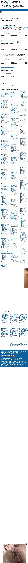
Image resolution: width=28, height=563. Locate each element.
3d (1, 95)
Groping (12, 233)
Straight (4, 18)
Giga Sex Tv (23, 318)
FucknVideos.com (9, 361)
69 (1, 96)
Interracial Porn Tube (14, 346)
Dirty (11, 102)
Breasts (2, 175)
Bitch (2, 152)
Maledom (22, 171)
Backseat (3, 130)
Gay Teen (12, 212)
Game (11, 205)
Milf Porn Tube (5, 327)
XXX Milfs (4, 339)
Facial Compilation (14, 160)
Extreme (12, 153)
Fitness (12, 184)
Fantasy (12, 163)
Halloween (12, 246)
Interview (22, 115)
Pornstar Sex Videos (23, 334)
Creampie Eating (4, 239)
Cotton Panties (4, 229)
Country (3, 232)
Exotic (11, 151)
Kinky (21, 130)
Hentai (11, 255)
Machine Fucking (23, 167)
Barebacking (4, 131)
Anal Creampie (4, 108)
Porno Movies (5, 333)
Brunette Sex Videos (13, 316)
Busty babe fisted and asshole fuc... (7, 57)
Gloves (11, 223)
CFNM (2, 204)
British (2, 177)
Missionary (22, 198)
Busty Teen (3, 189)
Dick (11, 100)
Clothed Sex (3, 219)
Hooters (12, 264)
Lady (21, 139)
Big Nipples (3, 146)
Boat (2, 163)
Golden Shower (13, 225)
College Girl (3, 224)
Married (21, 172)
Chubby (3, 211)
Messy (21, 188)
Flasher (12, 185)
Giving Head (13, 218)
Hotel (21, 93)
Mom (21, 203)
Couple (2, 233)
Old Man (21, 235)
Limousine (22, 155)
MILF (21, 193)
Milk (21, 195)
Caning (2, 196)
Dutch (11, 129)
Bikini (2, 149)
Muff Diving (22, 210)
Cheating (3, 207)
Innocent (21, 110)
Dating (11, 91)
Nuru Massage (23, 225)
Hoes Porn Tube (24, 341)
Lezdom (21, 152)
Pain (21, 248)
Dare (2, 265)
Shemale (9, 18)
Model (21, 202)
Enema (12, 143)
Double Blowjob (13, 111)
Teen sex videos (5, 330)
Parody (21, 255)
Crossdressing (4, 240)
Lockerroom (22, 158)
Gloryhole (12, 221)
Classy (2, 215)
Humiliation (22, 101)
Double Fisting (13, 112)
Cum (2, 243)
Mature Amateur (23, 183)
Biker (2, 148)
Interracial (22, 114)
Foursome (12, 197)
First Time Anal (13, 180)
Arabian (3, 117)
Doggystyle (12, 105)
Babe (2, 127)
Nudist (21, 222)
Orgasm (21, 241)
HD (11, 254)
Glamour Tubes (5, 317)
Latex (21, 142)
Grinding (12, 232)
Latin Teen (22, 144)
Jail (20, 120)
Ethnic (11, 148)
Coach (2, 222)
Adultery (3, 102)
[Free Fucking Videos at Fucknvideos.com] (10, 2)
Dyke (11, 131)
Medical (21, 185)
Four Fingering (13, 195)
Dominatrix (12, 108)
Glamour (12, 219)
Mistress (21, 199)
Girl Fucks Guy (13, 215)
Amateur (3, 105)
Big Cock (3, 144)
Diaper (11, 98)
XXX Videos (4, 314)
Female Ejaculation (14, 170)
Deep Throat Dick (14, 125)
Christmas (3, 210)
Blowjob (3, 161)
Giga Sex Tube (24, 317)
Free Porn (14, 340)
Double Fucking (13, 113)
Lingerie (21, 156)
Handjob (12, 248)
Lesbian (21, 147)
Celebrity (3, 202)
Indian (21, 108)
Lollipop (21, 159)
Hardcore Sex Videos (23, 345)
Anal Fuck (3, 112)
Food (11, 189)
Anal (2, 106)
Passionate (22, 257)
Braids (2, 173)
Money (21, 205)
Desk (11, 96)
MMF (21, 200)
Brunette (3, 178)
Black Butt (3, 155)
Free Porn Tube (15, 314)
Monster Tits (22, 207)
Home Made (13, 261)
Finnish (12, 178)
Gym (11, 237)
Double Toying (13, 118)
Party (21, 256)
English (12, 144)
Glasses (12, 220)
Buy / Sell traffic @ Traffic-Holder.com (13, 352)
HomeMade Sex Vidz (14, 329)
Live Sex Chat (21, 16)
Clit (2, 217)
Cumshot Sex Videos (23, 343)
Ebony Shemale (13, 137)
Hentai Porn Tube (15, 323)
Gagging (12, 204)
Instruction (22, 113)
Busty (2, 188)
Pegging (21, 259)
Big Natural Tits (4, 145)
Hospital (21, 91)
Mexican (21, 191)
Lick (21, 154)
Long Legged (23, 161)
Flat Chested (13, 186)
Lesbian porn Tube (23, 315)
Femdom (12, 172)
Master (21, 178)
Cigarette (3, 212)
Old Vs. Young (23, 236)
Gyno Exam (12, 240)
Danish (2, 264)
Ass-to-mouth (4, 121)
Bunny (2, 183)
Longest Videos (4, 16)
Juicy (21, 127)
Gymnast (12, 238)
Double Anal (13, 110)
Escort (11, 147)
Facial (11, 159)
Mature (21, 182)
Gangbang (12, 206)
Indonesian (22, 109)
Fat (11, 165)
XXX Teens (4, 316)
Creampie (3, 236)
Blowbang (3, 160)
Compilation (3, 227)
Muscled (21, 211)
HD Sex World (5, 315)
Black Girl (3, 156)
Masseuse (22, 176)
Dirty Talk (12, 103)
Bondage (3, 166)
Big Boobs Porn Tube (14, 322)
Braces (2, 172)
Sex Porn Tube (5, 321)
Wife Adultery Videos (23, 320)
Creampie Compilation (3, 238)
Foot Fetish (12, 190)
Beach (2, 137)
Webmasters (3, 351)
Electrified (12, 139)
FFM (11, 174)
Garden (12, 209)
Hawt (11, 252)
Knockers (22, 133)
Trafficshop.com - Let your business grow (9, 353)
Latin (21, 143)
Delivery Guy (13, 93)
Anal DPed (3, 109)
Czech (2, 259)
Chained (3, 205)
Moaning (22, 201)
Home (4, 14)
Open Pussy (22, 239)
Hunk (21, 104)
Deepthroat (12, 92)
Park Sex (22, 253)
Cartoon (3, 198)
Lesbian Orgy (23, 150)
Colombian (3, 226)
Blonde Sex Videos (13, 332)
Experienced (13, 152)
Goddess (12, 224)
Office (21, 232)
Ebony (11, 134)
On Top (21, 238)
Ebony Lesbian (13, 135)
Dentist (11, 95)
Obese (21, 231)
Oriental (21, 244)
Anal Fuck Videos (22, 336)
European (12, 149)
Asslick (2, 122)
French (11, 198)
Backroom (3, 129)
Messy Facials (23, 190)
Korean (21, 134)
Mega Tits (22, 186)
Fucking (12, 200)
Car (2, 197)
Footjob (12, 192)
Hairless (12, 244)
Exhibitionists (13, 150)
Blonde (2, 158)
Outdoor (21, 245)
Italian (21, 116)
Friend (11, 199)
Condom (3, 228)
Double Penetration (14, 115)
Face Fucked (13, 157)
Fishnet (12, 182)
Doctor (11, 104)
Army (2, 118)
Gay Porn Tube (15, 320)
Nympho (21, 227)
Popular (6, 25)
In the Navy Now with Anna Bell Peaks (7, 44)
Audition (3, 123)
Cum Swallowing (4, 248)
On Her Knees (23, 237)
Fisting (11, 183)
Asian (2, 119)
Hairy (11, 245)
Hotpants (22, 94)
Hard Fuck (12, 250)
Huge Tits (22, 98)
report (2, 49)
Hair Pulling (12, 243)
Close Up (3, 218)
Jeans (21, 122)
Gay (14, 18)
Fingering (12, 177)
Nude (21, 221)
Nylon (21, 226)
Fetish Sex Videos (13, 334)
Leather (21, 145)
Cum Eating (3, 245)
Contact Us (23, 351)
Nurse (21, 224)
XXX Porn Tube (5, 336)
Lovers (21, 163)
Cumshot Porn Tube (23, 325)
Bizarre (2, 153)
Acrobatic (3, 100)
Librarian (22, 153)
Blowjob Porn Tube (4, 332)
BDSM (2, 135)
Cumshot (3, 252)
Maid (21, 169)
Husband (22, 105)
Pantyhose (22, 252)
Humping (22, 102)
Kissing (21, 131)
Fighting (12, 175)
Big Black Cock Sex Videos (23, 339)
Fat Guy (12, 166)
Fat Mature (12, 168)
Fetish (11, 173)
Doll (11, 106)
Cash (2, 199)
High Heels (12, 256)
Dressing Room (13, 121)
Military (21, 194)
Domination (12, 107)
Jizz (20, 125)
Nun (21, 223)
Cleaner (3, 216)
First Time (12, 179)
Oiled (21, 233)
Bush (2, 185)
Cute (2, 258)
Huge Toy (22, 100)
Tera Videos (14, 319)
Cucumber (3, 242)
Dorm (11, 109)
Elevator (12, 140)
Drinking (12, 123)
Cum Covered (4, 244)
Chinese (3, 209)
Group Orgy (12, 234)
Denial (11, 94)
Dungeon (12, 127)
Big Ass (2, 140)
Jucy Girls (4, 319)
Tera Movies (23, 329)
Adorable (3, 101)
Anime (2, 115)
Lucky (21, 164)
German (12, 213)
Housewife (22, 95)
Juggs (21, 126)
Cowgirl (2, 235)
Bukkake (3, 181)
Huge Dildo (22, 97)
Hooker (12, 263)
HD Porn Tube (5, 326)
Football (12, 191)
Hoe (11, 258)
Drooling (12, 124)
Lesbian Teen (23, 151)
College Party (4, 225)
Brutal (2, 180)
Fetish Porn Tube (15, 344)
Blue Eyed (3, 162)
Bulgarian (3, 182)
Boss (2, 171)
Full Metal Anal (20, 42)
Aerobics (3, 103)
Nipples (21, 220)
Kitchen (21, 132)
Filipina (12, 176)
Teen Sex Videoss (22, 332)
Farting (11, 164)
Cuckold (3, 241)
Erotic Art (12, 146)
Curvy (2, 257)
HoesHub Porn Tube (14, 338)
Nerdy (21, 219)
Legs (21, 146)
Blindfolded (3, 157)
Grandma (12, 228)
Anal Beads (3, 107)
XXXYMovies (8, 33)
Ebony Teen (13, 138)
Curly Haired (4, 256)
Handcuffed (12, 247)
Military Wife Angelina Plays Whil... (20, 57)
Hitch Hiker (12, 257)
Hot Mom (22, 92)
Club (2, 221)
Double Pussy (13, 117)
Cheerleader (4, 208)
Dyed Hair (12, 130)
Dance (2, 263)
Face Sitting (12, 158)
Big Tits (2, 147)
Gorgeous (12, 226)
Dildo (11, 101)
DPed (11, 119)
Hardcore (12, 251)
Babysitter (3, 128)
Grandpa (12, 229)
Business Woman (5, 186)
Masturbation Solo (24, 180)
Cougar (2, 231)
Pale (21, 250)
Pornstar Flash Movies (23, 322)
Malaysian (22, 170)
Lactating (22, 138)
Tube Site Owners (16, 351)
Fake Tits (12, 162)
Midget (21, 192)
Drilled (11, 122)
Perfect (21, 262)
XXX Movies (4, 318)
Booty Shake (4, 170)
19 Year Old (3, 94)
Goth (11, 227)
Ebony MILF (13, 136)
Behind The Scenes (5, 138)
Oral (21, 240)
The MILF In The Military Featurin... (7, 31)
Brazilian (3, 174)
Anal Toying (3, 114)
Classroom (3, 214)
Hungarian (22, 103)
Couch (2, 230)
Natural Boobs (23, 214)
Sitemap (2, 352)
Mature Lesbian (23, 184)
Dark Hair (3, 266)
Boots (2, 168)
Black (2, 154)
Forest (11, 194)
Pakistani (22, 249)
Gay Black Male (13, 211)
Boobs (2, 167)
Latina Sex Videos (4, 329)
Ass (2, 120)
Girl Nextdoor (13, 216)
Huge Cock (22, 96)
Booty (2, 169)
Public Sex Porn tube (14, 318)
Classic (2, 213)
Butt (2, 190)
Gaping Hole (13, 208)
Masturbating (22, 179)
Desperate (12, 97)
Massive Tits (22, 177)
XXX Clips (4, 320)
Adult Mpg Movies (4, 324)
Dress (11, 120)
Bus (2, 184)
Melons (21, 187)
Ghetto (11, 214)
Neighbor (22, 218)
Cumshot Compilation (5, 253)
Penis (21, 261)
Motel (21, 208)
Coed (2, 223)
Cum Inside (3, 247)
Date (10, 25)
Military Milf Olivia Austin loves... (20, 30)
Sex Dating (12, 16)
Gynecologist (13, 239)
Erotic (11, 145)
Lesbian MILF (23, 148)
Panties (21, 251)
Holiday (12, 259)
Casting (2, 200)
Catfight (2, 201)
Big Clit (2, 143)
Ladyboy (21, 140)
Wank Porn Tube (24, 330)
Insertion (21, 111)
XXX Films (4, 322)
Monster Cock (23, 206)
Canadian (3, 195)
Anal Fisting (3, 111)
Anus (2, 116)
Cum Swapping (4, 251)
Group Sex (12, 235)
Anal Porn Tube (15, 341)
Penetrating (22, 260)
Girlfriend (12, 217)
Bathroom (3, 133)
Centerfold (3, 203)
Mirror (21, 197)
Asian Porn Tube (15, 324)
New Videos (12, 14)
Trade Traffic (9, 351)
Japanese (22, 121)
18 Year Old (3, 93)
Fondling (12, 188)
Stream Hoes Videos (13, 336)
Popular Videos (21, 14)
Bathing (2, 132)
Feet (11, 169)
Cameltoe (3, 194)
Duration (14, 25)
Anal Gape (3, 113)
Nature (21, 215)
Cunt (2, 255)
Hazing (12, 253)
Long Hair (22, 160)
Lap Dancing (22, 141)
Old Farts (22, 234)
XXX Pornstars (5, 337)
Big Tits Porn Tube (4, 335)
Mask (21, 173)
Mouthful (21, 209)
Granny (12, 230)
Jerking (21, 123)
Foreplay (12, 193)
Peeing (21, 258)
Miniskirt (21, 196)
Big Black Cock (4, 141)
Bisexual (3, 150)
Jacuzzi (21, 119)
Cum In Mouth (4, 246)
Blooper (3, 159)
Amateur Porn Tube (14, 343)
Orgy (21, 242)
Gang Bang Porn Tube (14, 326)
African (2, 104)
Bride (2, 176)
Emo (11, 142)
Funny (11, 201)
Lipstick (21, 157)
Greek (11, 231)
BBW (2, 134)
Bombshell (3, 164)
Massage (22, 174)
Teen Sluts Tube (15, 330)
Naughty (21, 217)
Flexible (12, 187)
